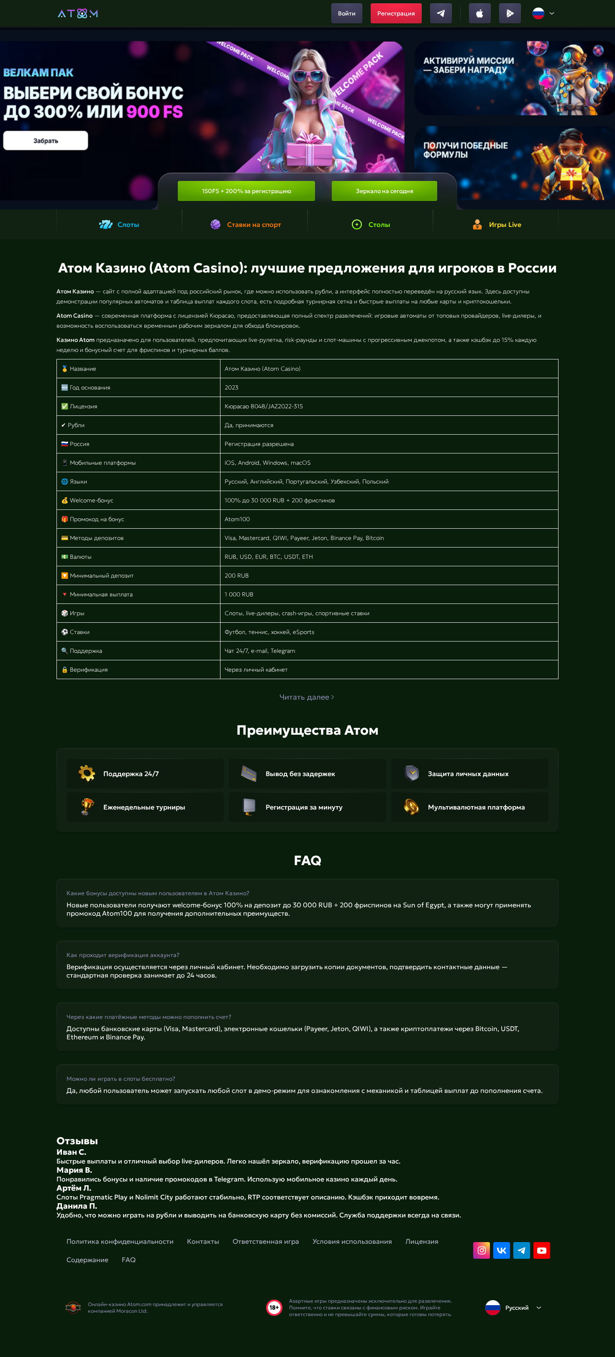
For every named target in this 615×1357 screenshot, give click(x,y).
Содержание (87, 1259)
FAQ (129, 1259)
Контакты (203, 1241)
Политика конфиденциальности (120, 1241)
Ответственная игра (266, 1241)
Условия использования (352, 1241)
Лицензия (421, 1241)
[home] (77, 13)
